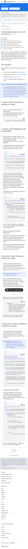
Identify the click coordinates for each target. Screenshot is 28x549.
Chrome (2, 506)
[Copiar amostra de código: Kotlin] (24, 154)
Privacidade (12, 542)
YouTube (3, 498)
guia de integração (21, 72)
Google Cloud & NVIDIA (5, 482)
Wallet (14, 1)
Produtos (9, 23)
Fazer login (24, 1)
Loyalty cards (5, 5)
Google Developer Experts (6, 478)
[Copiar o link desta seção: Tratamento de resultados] (20, 390)
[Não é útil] (9, 26)
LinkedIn (2, 494)
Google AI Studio (4, 510)
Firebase (3, 508)
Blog (2, 488)
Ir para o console (14, 8)
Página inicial (3, 23)
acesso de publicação (20, 91)
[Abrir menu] (2, 1)
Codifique (6, 79)
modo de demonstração (10, 87)
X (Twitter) (3, 496)
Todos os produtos (5, 537)
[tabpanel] (14, 162)
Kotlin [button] (5, 151)
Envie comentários (7, 29)
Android (2, 504)
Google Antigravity (5, 512)
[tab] (5, 151)
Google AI (3, 535)
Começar (5, 8)
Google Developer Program (6, 474)
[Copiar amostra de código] (24, 302)
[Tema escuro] (24, 119)
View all (2, 518)
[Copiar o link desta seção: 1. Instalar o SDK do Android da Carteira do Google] (16, 104)
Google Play (3, 516)
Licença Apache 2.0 (5, 463)
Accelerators (3, 480)
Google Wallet (15, 23)
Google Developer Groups (6, 476)
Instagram (3, 492)
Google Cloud (3, 514)
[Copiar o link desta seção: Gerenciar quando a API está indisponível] (11, 233)
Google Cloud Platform (5, 533)
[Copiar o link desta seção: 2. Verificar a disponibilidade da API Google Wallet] (12, 131)
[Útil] (7, 26)
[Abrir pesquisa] (20, 1)
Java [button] (10, 151)
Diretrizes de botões (15, 269)
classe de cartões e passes (20, 74)
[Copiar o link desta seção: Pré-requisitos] (12, 65)
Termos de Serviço (5, 542)
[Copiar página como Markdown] (15, 34)
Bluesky (2, 490)
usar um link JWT (7, 247)
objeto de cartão (16, 76)
